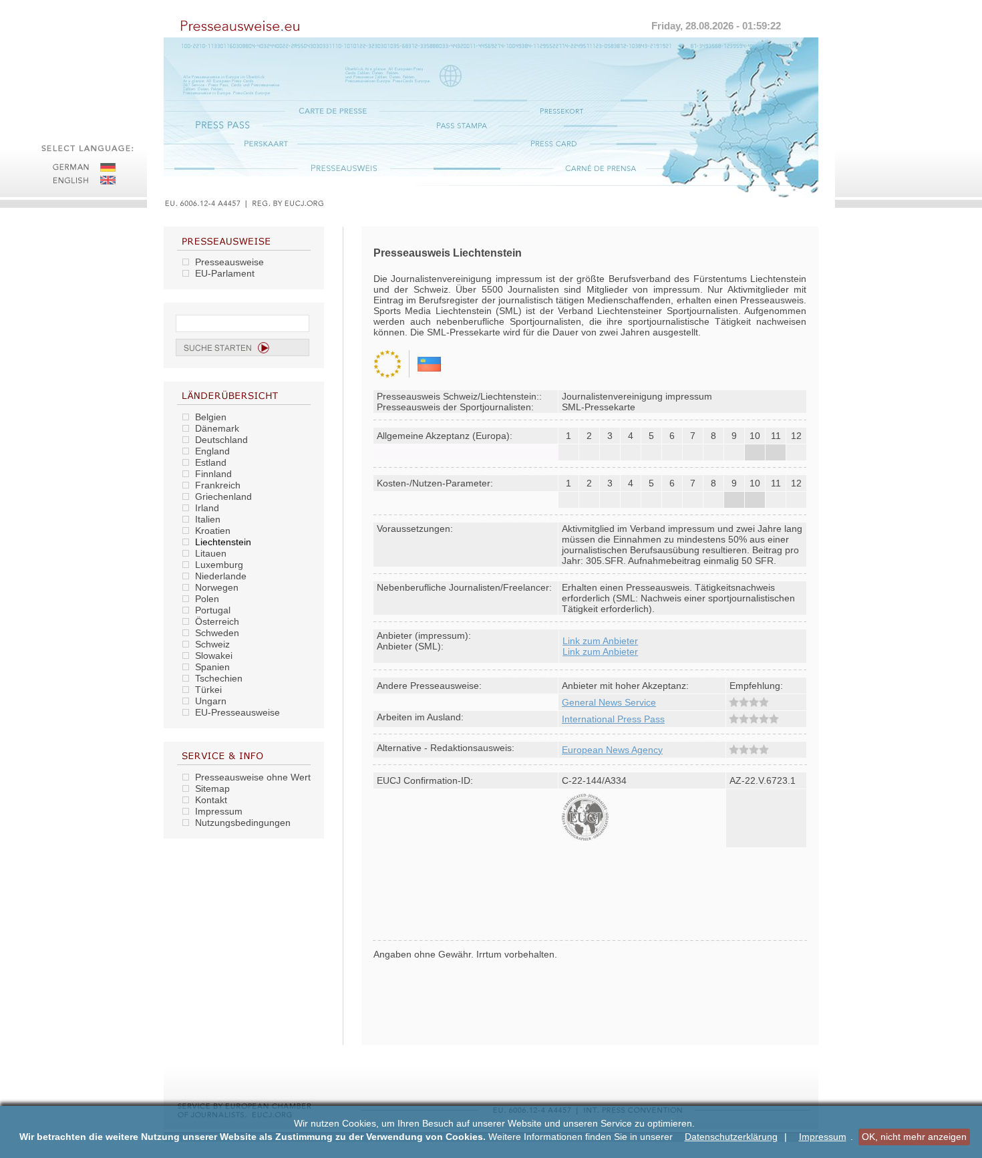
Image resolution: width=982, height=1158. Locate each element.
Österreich (217, 621)
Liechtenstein (223, 542)
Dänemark (217, 428)
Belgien (210, 417)
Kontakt (211, 799)
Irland (207, 507)
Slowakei (213, 655)
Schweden (217, 632)
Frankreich (217, 485)
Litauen (210, 553)
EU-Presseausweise (237, 712)
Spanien (212, 667)
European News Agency (612, 749)
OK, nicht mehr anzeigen (914, 1136)
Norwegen (216, 587)
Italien (207, 519)
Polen (207, 598)
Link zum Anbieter (600, 640)
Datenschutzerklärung (731, 1137)
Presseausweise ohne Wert (253, 777)
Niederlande (221, 576)
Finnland (213, 473)
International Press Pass (613, 719)
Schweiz (212, 644)
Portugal (212, 610)
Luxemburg (219, 564)
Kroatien (212, 530)
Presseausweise (229, 262)
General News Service (609, 702)
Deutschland (221, 439)
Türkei (208, 689)
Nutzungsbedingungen (243, 822)
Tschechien (218, 678)
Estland (210, 462)
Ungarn (210, 701)
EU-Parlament (225, 273)
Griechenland (223, 496)
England (212, 451)
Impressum (822, 1137)
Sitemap (212, 788)
